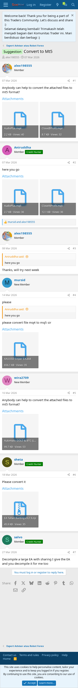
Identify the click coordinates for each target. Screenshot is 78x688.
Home (7, 659)
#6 (74, 474)
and (21, 222)
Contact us (9, 655)
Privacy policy (50, 655)
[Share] (68, 80)
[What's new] (57, 4)
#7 (74, 552)
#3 (74, 248)
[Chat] (65, 4)
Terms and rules (29, 655)
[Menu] (6, 5)
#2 (74, 162)
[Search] (73, 4)
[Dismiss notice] (72, 16)
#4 (74, 295)
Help (65, 655)
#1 (74, 80)
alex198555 (12, 57)
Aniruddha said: (14, 256)
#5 (74, 393)
